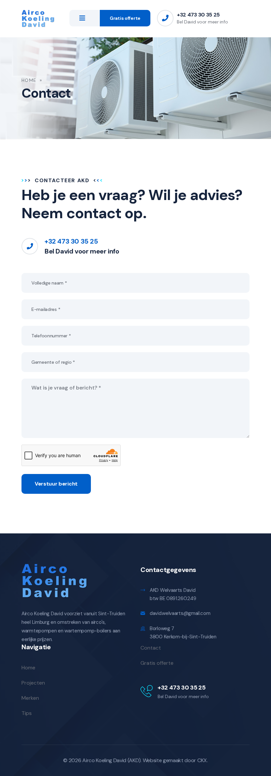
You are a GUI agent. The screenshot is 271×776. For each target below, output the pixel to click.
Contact (150, 647)
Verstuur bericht (56, 483)
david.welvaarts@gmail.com (180, 613)
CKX (202, 760)
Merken (30, 697)
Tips (26, 713)
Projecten (33, 682)
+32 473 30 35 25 (198, 14)
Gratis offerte (125, 18)
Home (29, 80)
